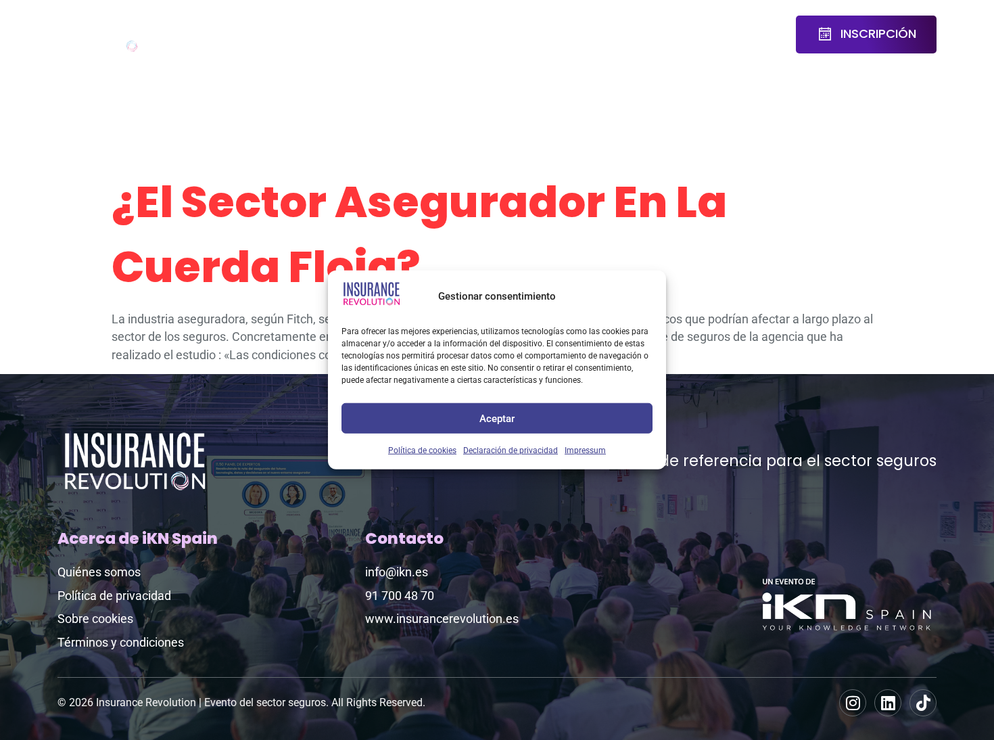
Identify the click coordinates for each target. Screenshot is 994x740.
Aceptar (497, 418)
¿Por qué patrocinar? (571, 34)
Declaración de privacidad (510, 450)
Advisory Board (335, 34)
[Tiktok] (923, 702)
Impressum (585, 450)
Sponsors (476, 25)
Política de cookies (422, 450)
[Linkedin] (887, 702)
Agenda (253, 25)
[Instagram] (852, 702)
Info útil (701, 34)
